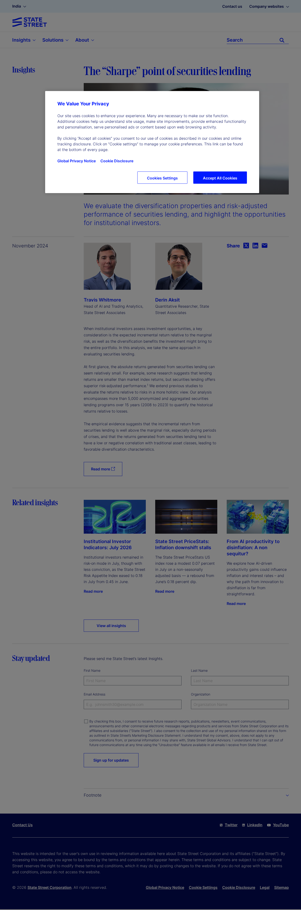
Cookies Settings (162, 178)
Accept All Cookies (220, 178)
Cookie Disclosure (116, 161)
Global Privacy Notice (76, 161)
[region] (152, 142)
